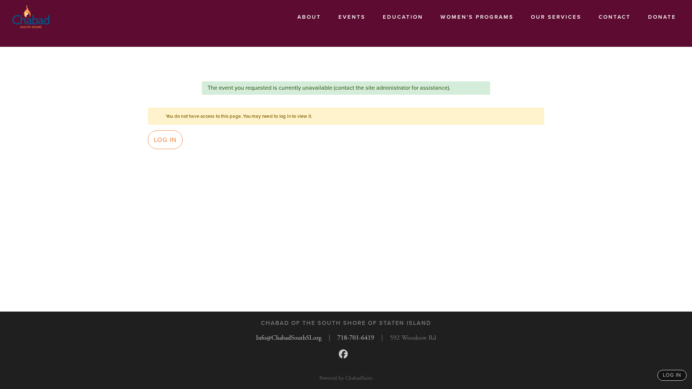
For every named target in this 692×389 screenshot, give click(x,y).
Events (351, 17)
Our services (556, 17)
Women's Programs (477, 17)
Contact (615, 17)
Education (403, 17)
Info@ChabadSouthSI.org (288, 338)
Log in (165, 140)
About (309, 17)
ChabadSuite (359, 378)
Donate (662, 17)
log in (672, 375)
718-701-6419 (355, 338)
